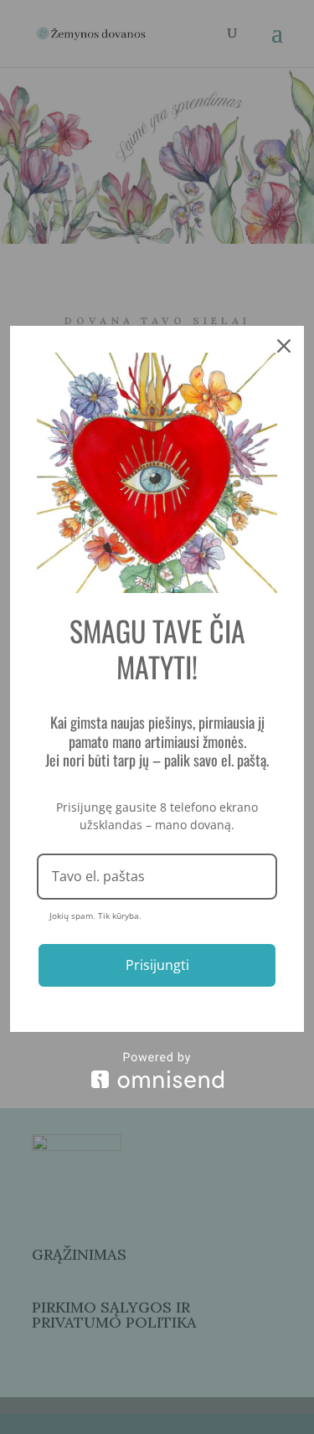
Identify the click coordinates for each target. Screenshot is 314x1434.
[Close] (284, 346)
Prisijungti (157, 965)
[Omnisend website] (157, 1070)
